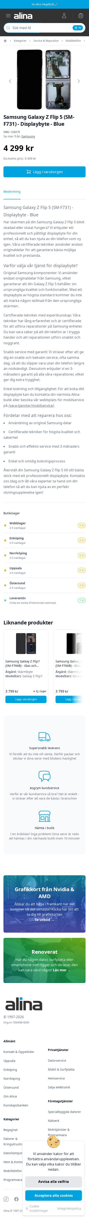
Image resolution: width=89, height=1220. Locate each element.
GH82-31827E (11, 132)
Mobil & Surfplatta (61, 1069)
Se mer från (19, 136)
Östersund (11, 1087)
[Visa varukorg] (81, 15)
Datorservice (57, 1060)
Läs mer (62, 970)
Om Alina (10, 1096)
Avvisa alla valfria (53, 1181)
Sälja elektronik (59, 1087)
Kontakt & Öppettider (18, 1052)
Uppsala (9, 1061)
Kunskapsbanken (15, 1105)
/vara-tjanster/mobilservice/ (31, 405)
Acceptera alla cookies (54, 1195)
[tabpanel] (44, 353)
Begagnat (10, 1130)
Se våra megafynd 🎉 (44, 4)
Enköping (10, 1070)
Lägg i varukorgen (48, 171)
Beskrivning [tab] (12, 191)
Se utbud (44, 919)
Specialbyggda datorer (64, 1112)
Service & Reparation (46, 41)
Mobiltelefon (73, 41)
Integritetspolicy (69, 1208)
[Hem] (5, 41)
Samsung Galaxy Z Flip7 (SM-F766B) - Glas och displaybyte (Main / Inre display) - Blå (22, 667)
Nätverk (53, 1121)
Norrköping (11, 1078)
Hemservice (56, 1078)
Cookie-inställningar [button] (38, 1208)
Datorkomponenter (17, 1153)
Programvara (12, 1180)
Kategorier (20, 41)
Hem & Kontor (13, 1162)
